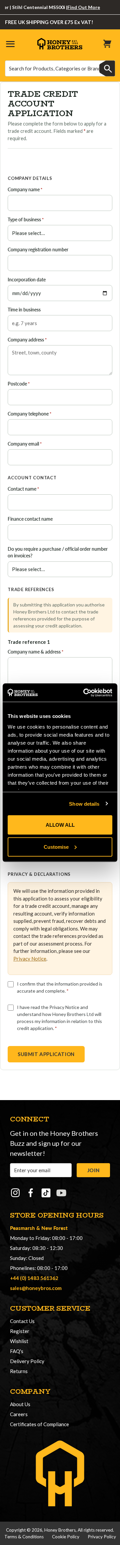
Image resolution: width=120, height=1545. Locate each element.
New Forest (54, 1227)
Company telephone (29, 414)
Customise (56, 846)
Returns (19, 1371)
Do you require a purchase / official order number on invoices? (58, 552)
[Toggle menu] (10, 43)
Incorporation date (27, 279)
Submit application (46, 1054)
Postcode (19, 383)
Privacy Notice (29, 959)
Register (19, 1331)
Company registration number (38, 249)
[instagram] (15, 1193)
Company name (25, 189)
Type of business (26, 219)
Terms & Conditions (24, 1536)
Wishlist (19, 1341)
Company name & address (35, 652)
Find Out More (76, 7)
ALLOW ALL (60, 825)
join (93, 1170)
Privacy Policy (102, 1536)
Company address (27, 339)
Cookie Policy (65, 1536)
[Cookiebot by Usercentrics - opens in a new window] (84, 692)
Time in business (24, 309)
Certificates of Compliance (39, 1424)
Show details (84, 803)
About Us (20, 1404)
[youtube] (61, 1193)
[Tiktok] (46, 1193)
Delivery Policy (27, 1361)
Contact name (23, 489)
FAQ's (16, 1351)
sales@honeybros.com (36, 1288)
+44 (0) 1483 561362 (34, 1278)
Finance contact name (30, 519)
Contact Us (22, 1321)
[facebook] (30, 1193)
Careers (19, 1414)
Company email (25, 444)
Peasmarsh (22, 1227)
